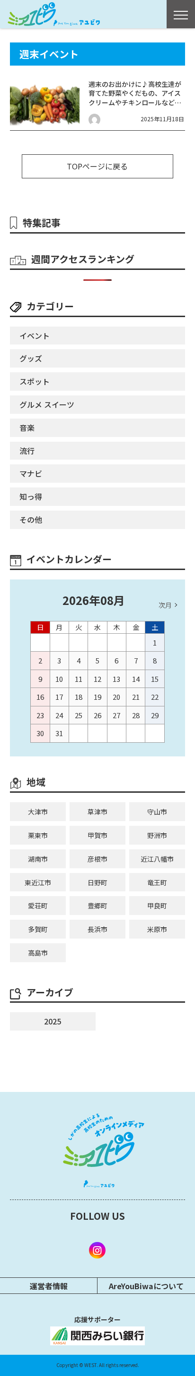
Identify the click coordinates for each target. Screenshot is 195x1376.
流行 (27, 450)
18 (78, 697)
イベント (34, 335)
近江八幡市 (157, 859)
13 (116, 679)
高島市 (38, 952)
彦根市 (97, 859)
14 (136, 679)
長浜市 (97, 929)
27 (116, 715)
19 (97, 697)
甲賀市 (97, 835)
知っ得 (30, 496)
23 (40, 715)
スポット (34, 381)
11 (78, 679)
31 (59, 733)
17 (59, 697)
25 (78, 715)
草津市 (97, 811)
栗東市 (38, 835)
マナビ (30, 473)
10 (59, 679)
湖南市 (38, 859)
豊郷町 (97, 905)
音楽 (27, 427)
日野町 (97, 882)
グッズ (30, 358)
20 (116, 697)
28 (136, 715)
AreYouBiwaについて (146, 1286)
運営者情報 (49, 1286)
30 (40, 733)
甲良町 (157, 905)
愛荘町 (38, 905)
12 (97, 679)
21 (136, 697)
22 (155, 697)
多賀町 (38, 929)
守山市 (157, 811)
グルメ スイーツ (46, 404)
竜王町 (157, 882)
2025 (52, 1021)
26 (97, 715)
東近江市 (38, 882)
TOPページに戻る (97, 166)
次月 (165, 605)
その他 (30, 519)
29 (155, 715)
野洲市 (157, 835)
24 (59, 715)
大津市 (38, 811)
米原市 (157, 929)
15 (155, 679)
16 (40, 697)
